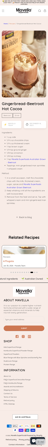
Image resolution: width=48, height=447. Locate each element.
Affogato (8, 261)
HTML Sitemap (9, 404)
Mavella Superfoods (18, 435)
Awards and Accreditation (14, 387)
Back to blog (25, 217)
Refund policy (9, 400)
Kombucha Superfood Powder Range (18, 351)
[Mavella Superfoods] (24, 292)
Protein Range (9, 364)
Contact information (16, 445)
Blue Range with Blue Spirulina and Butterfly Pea (23, 358)
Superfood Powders (11, 354)
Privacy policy (24, 440)
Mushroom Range (10, 361)
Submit (24, 328)
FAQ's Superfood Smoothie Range (17, 380)
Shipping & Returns (11, 390)
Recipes (12, 24)
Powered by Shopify (34, 435)
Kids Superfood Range (12, 347)
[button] (3, 11)
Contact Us (8, 393)
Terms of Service (10, 397)
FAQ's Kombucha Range (13, 383)
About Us (7, 376)
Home (6, 24)
